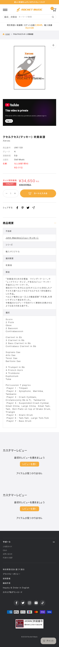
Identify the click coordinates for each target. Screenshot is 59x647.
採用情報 (6, 578)
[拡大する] (53, 45)
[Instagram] (29, 603)
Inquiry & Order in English (16, 588)
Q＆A (5, 550)
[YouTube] (36, 603)
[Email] (33, 207)
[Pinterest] (22, 207)
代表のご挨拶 (8, 557)
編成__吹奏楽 (10, 17)
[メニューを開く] (5, 10)
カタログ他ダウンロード (12, 592)
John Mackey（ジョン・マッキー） (22, 238)
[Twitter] (28, 207)
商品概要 (8, 223)
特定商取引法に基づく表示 (14, 569)
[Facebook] (17, 207)
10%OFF (10, 184)
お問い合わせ (7, 554)
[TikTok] (42, 603)
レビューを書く (29, 464)
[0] (54, 10)
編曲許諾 (6, 583)
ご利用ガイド (7, 546)
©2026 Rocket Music (29, 637)
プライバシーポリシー (11, 574)
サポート (7, 542)
